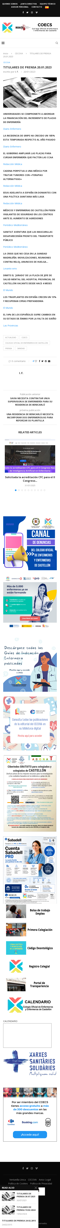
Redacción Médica (12, 164)
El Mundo (8, 290)
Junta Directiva (29, 4)
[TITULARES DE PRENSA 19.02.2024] (8, 1210)
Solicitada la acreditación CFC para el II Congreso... (30, 479)
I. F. (17, 71)
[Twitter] (27, 12)
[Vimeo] (37, 12)
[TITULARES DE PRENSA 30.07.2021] (8, 1196)
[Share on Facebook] (39, 361)
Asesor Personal (19, 7)
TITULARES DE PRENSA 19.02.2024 (26, 1208)
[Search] (56, 43)
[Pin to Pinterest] (46, 361)
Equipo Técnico (47, 4)
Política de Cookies (18, 1183)
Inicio (5, 53)
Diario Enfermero (12, 128)
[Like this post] (36, 361)
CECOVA (19, 53)
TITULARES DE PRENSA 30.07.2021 (26, 1195)
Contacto (37, 7)
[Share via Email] (49, 361)
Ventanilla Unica (17, 1179)
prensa (8, 348)
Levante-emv (10, 268)
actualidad (10, 337)
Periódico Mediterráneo (15, 225)
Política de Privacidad (41, 1183)
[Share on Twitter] (42, 361)
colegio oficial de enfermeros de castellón (26, 343)
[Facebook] (23, 12)
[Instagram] (32, 12)
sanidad (21, 348)
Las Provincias (10, 325)
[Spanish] (47, 7)
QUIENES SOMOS (10, 4)
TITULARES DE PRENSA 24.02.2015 (19, 1220)
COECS (24, 337)
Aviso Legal (45, 1179)
